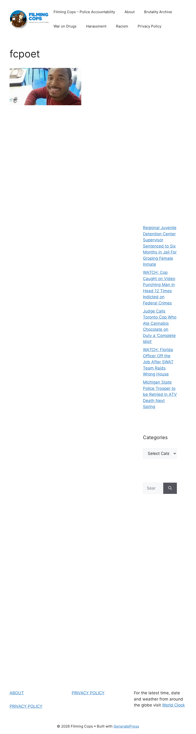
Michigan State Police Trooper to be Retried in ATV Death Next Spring (160, 394)
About (130, 12)
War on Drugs (65, 26)
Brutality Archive (158, 12)
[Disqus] (67, 179)
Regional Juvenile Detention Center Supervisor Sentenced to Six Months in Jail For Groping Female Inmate (160, 246)
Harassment (96, 26)
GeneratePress (126, 726)
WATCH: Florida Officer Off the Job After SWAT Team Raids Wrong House (158, 361)
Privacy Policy (149, 26)
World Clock (173, 705)
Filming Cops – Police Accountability (84, 12)
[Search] (170, 488)
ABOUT (17, 692)
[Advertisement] (160, 129)
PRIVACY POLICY (26, 706)
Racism (122, 26)
